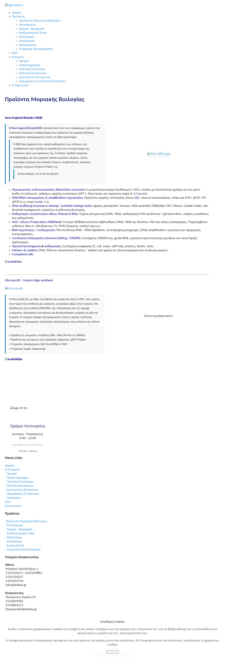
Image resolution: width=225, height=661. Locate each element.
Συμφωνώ (113, 652)
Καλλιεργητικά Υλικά (20, 533)
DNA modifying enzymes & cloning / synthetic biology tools (51, 206)
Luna (38, 202)
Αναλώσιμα (14, 541)
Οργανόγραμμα (17, 477)
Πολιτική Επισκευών (20, 486)
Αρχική (9, 465)
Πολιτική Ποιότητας (20, 482)
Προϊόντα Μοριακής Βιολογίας (26, 521)
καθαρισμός (52, 246)
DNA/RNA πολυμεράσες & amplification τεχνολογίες (47, 198)
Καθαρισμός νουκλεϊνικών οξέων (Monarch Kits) (45, 214)
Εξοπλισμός (14, 537)
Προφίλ (12, 473)
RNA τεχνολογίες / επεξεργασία (33, 230)
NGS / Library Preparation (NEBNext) (36, 222)
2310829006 (14, 601)
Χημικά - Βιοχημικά (19, 529)
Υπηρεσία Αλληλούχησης (24, 549)
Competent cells (22, 254)
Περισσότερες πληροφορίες (113, 655)
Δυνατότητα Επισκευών (23, 490)
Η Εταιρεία (12, 469)
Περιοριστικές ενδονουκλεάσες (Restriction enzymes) (48, 190)
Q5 (136, 198)
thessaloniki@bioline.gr (21, 609)
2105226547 (14, 573)
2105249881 (33, 573)
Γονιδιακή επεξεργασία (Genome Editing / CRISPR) (46, 238)
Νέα (8, 502)
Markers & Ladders (24, 250)
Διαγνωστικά (15, 545)
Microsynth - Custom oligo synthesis (29, 280)
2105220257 (14, 577)
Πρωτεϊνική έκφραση (26, 246)
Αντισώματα (15, 525)
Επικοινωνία (13, 506)
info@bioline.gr (16, 585)
